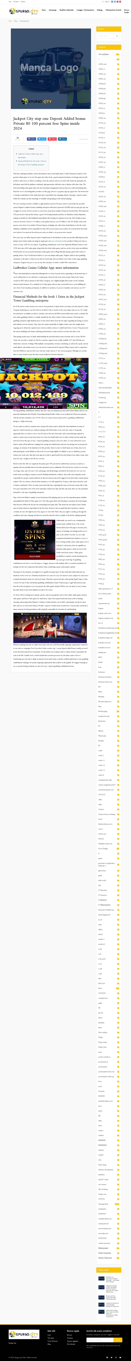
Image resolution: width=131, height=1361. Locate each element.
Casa (10, 2)
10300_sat (102, 172)
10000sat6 (102, 98)
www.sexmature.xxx (104, 1228)
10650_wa (102, 294)
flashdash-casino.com (105, 844)
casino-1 (101, 755)
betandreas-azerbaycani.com (107, 628)
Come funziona (53, 1341)
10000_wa (102, 79)
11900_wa (102, 378)
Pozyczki (101, 1091)
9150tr (100, 510)
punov (100, 1111)
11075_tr (101, 358)
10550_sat (102, 270)
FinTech (101, 839)
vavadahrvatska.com (104, 1219)
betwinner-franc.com (105, 682)
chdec (100, 799)
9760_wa (101, 554)
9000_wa (101, 481)
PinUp (100, 1037)
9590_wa (101, 530)
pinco (100, 1027)
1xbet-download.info (105, 388)
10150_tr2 (102, 142)
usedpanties (102, 1209)
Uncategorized (24, 21)
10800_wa (102, 319)
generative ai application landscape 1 (106, 864)
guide (100, 875)
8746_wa (101, 476)
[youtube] (120, 1)
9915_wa (101, 569)
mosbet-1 (101, 939)
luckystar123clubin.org (106, 910)
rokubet (101, 1135)
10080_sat (102, 118)
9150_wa (101, 505)
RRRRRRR (102, 1140)
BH (99, 687)
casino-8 (101, 775)
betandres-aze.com (104, 643)
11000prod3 (102, 348)
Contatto (22, 2)
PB (99, 1008)
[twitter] (115, 1)
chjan (100, 804)
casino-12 (101, 765)
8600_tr (101, 466)
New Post (101, 983)
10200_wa (102, 157)
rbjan (100, 1121)
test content (102, 1184)
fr (98, 853)
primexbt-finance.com (105, 1101)
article (100, 598)
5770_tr (101, 422)
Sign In (107, 2)
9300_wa (101, 520)
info (99, 885)
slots (99, 1160)
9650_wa (101, 544)
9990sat (101, 584)
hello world (102, 880)
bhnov (100, 692)
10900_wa (102, 329)
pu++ (100, 1106)
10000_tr (101, 69)
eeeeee (100, 829)
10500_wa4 (102, 250)
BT (99, 726)
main (100, 924)
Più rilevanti (71, 1344)
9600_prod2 (102, 540)
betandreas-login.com (105, 638)
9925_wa (101, 574)
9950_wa (101, 579)
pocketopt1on (103, 1062)
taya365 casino (103, 1179)
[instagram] (117, 1)
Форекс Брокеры (104, 1253)
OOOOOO (102, 993)
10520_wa (102, 265)
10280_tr (101, 167)
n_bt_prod (101, 959)
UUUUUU (102, 1214)
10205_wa (102, 162)
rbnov (100, 1125)
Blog (15, 21)
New (99, 978)
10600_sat (102, 280)
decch (100, 819)
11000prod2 (102, 343)
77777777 (102, 432)
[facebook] (112, 1)
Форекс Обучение (105, 1258)
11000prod (102, 339)
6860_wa (101, 427)
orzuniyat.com (103, 998)
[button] (102, 2)
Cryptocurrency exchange (106, 814)
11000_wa (102, 334)
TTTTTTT (101, 1199)
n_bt (99, 954)
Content (101, 809)
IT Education (102, 890)
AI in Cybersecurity (104, 594)
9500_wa (101, 525)
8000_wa (101, 437)
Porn (100, 1081)
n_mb (100, 969)
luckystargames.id (104, 915)
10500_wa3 (102, 245)
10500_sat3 (102, 241)
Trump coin (102, 1194)
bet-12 (100, 623)
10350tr (101, 191)
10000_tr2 (102, 74)
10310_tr (101, 182)
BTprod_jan (102, 736)
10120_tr (101, 138)
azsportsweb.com (104, 603)
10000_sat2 (102, 64)
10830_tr (101, 324)
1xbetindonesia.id (104, 392)
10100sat (101, 133)
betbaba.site (102, 652)
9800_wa (101, 559)
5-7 (99, 417)
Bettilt (100, 662)
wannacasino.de (103, 1223)
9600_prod (102, 535)
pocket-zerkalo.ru (104, 1057)
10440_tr (101, 211)
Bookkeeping (102, 711)
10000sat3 (102, 84)
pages (100, 1003)
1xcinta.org (102, 397)
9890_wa (101, 564)
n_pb (100, 973)
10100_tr (101, 128)
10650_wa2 (102, 299)
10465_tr (101, 221)
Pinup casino (102, 1042)
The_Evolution (103, 1189)
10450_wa (102, 216)
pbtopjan (101, 1022)
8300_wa (101, 451)
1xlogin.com (102, 402)
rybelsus (101, 1150)
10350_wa (102, 187)
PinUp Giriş (102, 1047)
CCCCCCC (102, 795)
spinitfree (101, 1174)
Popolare (70, 1338)
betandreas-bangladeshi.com (107, 633)
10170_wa (102, 152)
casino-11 (101, 760)
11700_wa (102, 368)
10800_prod (102, 314)
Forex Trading (103, 848)
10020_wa (102, 103)
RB (99, 1116)
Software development (105, 1170)
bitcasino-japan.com (104, 701)
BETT (100, 657)
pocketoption (102, 1067)
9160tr (100, 515)
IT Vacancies (102, 895)
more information (57, 241)
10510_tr (101, 255)
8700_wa (101, 471)
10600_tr (101, 285)
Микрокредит (103, 1248)
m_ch (100, 920)
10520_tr (101, 260)
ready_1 (101, 1130)
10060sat (101, 113)
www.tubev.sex (103, 1233)
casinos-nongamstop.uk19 (107, 785)
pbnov (100, 1018)
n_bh (100, 949)
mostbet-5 (101, 944)
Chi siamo (15, 2)
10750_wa (102, 309)
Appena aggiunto (72, 1341)
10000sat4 (102, 89)
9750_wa (101, 549)
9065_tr (101, 495)
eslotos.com (102, 834)
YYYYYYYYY (102, 1238)
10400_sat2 (102, 206)
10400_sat (102, 201)
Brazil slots (102, 721)
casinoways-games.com (105, 790)
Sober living (102, 1165)
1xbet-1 (101, 383)
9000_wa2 (102, 486)
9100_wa (101, 500)
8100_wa (101, 442)
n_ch (100, 964)
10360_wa (102, 196)
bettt (99, 667)
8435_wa (101, 456)
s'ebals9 (100, 1155)
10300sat (101, 177)
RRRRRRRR (102, 1145)
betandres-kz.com (104, 647)
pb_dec (100, 1013)
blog (99, 706)
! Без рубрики (103, 54)
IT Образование (104, 905)
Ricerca (69, 1335)
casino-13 (101, 770)
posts (100, 1086)
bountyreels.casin (104, 716)
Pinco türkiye (102, 1032)
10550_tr (101, 275)
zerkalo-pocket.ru (104, 1243)
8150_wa (101, 446)
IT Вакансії (102, 900)
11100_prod (102, 363)
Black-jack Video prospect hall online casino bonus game (111, 1297)
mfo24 (100, 934)
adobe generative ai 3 (105, 589)
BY (99, 745)
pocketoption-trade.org (106, 1076)
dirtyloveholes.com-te (105, 824)
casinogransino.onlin (105, 780)
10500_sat (102, 231)
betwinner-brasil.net (104, 677)
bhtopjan (101, 696)
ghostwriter (102, 871)
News (100, 988)
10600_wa (102, 290)
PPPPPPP (101, 1096)
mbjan (100, 929)
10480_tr (101, 226)
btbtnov (100, 731)
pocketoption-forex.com (106, 1072)
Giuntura (118, 1340)
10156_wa (102, 147)
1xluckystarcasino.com (105, 407)
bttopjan (101, 741)
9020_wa (101, 491)
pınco (100, 1052)
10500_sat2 (102, 236)
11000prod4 (102, 353)
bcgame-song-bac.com (105, 618)
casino (100, 750)
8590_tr (101, 461)
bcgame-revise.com (104, 613)
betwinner (101, 672)
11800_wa (102, 373)
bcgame (100, 608)
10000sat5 (102, 93)
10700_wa (102, 304)
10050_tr (101, 108)
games (100, 858)
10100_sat (102, 123)
